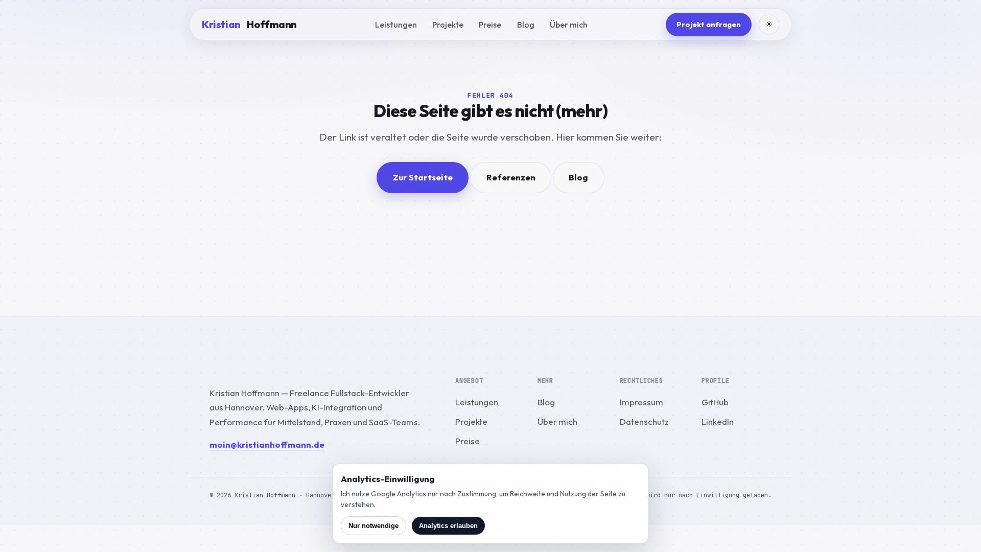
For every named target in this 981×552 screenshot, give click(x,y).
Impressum (641, 402)
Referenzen (510, 177)
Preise (490, 24)
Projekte (447, 24)
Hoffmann (249, 24)
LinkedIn (718, 421)
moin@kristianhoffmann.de (266, 444)
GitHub (715, 402)
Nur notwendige (373, 526)
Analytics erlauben (448, 526)
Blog (525, 24)
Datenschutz (644, 421)
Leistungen (396, 24)
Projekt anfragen (708, 24)
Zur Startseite (423, 177)
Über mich (569, 24)
